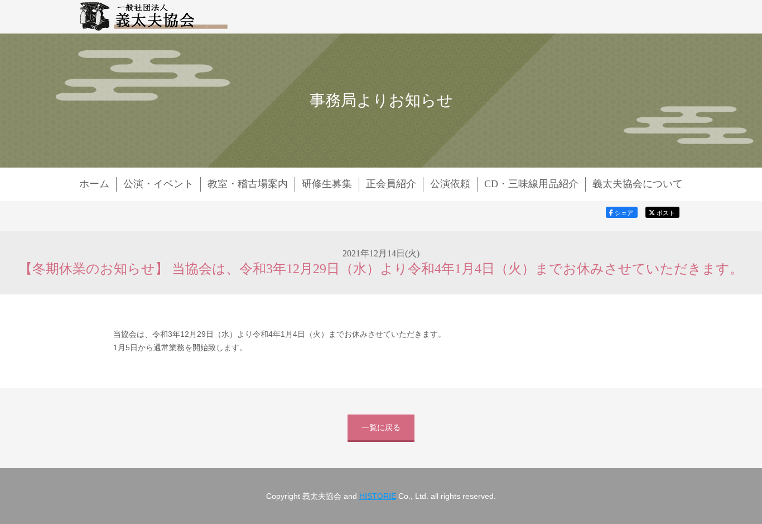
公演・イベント (158, 183)
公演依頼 (450, 183)
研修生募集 (327, 183)
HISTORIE (377, 496)
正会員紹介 (391, 183)
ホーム (94, 183)
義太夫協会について (637, 183)
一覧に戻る (381, 427)
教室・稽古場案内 (248, 183)
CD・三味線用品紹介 (531, 183)
